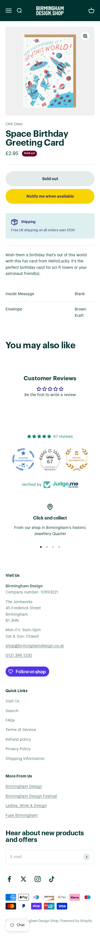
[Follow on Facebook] (9, 879)
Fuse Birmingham (22, 815)
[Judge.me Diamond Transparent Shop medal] (23, 459)
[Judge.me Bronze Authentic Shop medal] (77, 459)
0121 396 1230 (19, 655)
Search (12, 711)
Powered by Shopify (76, 921)
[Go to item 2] (47, 547)
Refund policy (18, 740)
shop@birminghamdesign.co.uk (35, 646)
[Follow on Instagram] (37, 879)
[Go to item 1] (41, 547)
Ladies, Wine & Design (26, 806)
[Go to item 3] (53, 547)
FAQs (10, 720)
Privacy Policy (18, 749)
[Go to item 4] (59, 547)
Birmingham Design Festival (31, 796)
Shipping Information (25, 759)
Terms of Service (21, 730)
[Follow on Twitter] (23, 879)
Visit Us (12, 701)
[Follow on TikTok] (52, 879)
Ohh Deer (14, 124)
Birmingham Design (24, 787)
